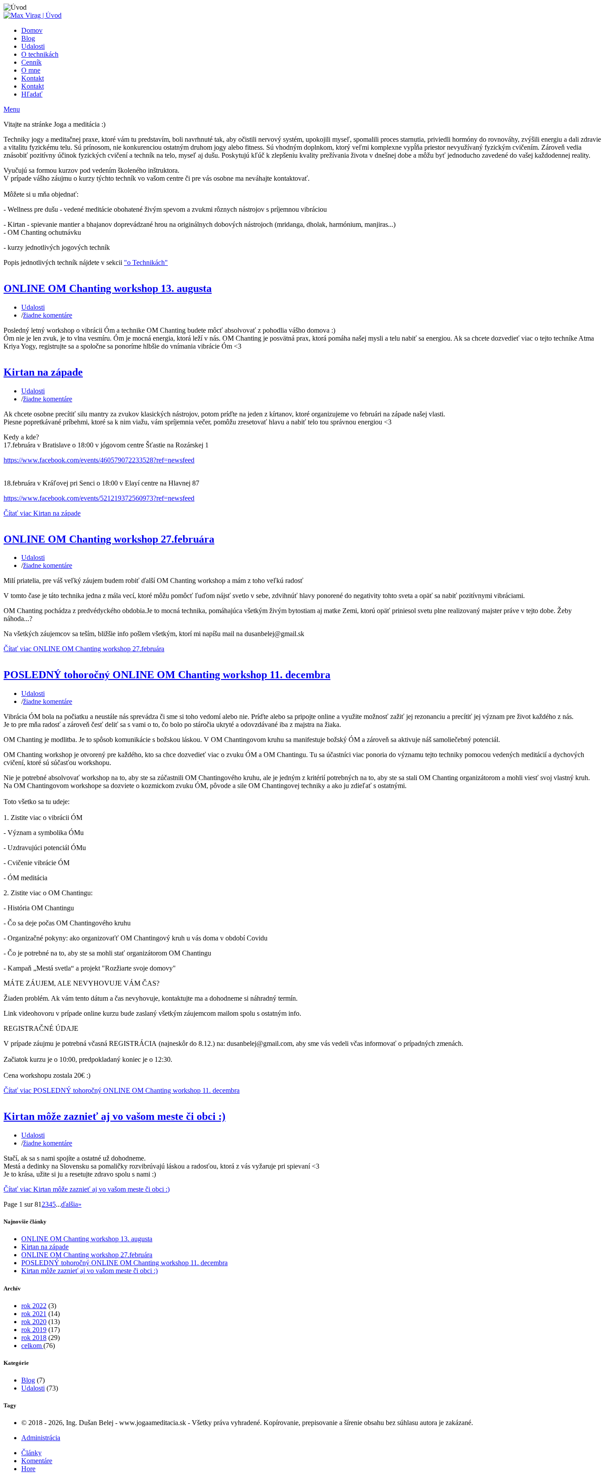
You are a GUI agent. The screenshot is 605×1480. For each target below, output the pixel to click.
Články (31, 1453)
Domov (32, 30)
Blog (28, 38)
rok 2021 (34, 1313)
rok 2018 (34, 1337)
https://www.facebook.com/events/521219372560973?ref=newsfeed (99, 498)
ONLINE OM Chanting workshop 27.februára (109, 539)
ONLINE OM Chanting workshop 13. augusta (108, 288)
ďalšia (69, 1204)
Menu (12, 109)
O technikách (39, 54)
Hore (28, 1468)
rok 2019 (34, 1329)
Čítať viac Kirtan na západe (42, 513)
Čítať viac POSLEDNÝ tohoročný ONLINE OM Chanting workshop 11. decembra (122, 1090)
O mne (30, 70)
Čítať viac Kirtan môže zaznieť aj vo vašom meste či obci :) (87, 1189)
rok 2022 (34, 1305)
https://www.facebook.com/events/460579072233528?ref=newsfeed (99, 460)
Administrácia (40, 1437)
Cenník (31, 62)
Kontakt (32, 78)
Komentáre (36, 1460)
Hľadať (32, 94)
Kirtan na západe (43, 372)
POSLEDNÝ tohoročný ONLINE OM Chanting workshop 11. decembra (167, 674)
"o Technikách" (146, 262)
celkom (32, 1345)
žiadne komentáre (47, 315)
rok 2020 (34, 1321)
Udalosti (33, 46)
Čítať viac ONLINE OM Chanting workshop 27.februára (84, 649)
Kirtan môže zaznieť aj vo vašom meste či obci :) (114, 1116)
